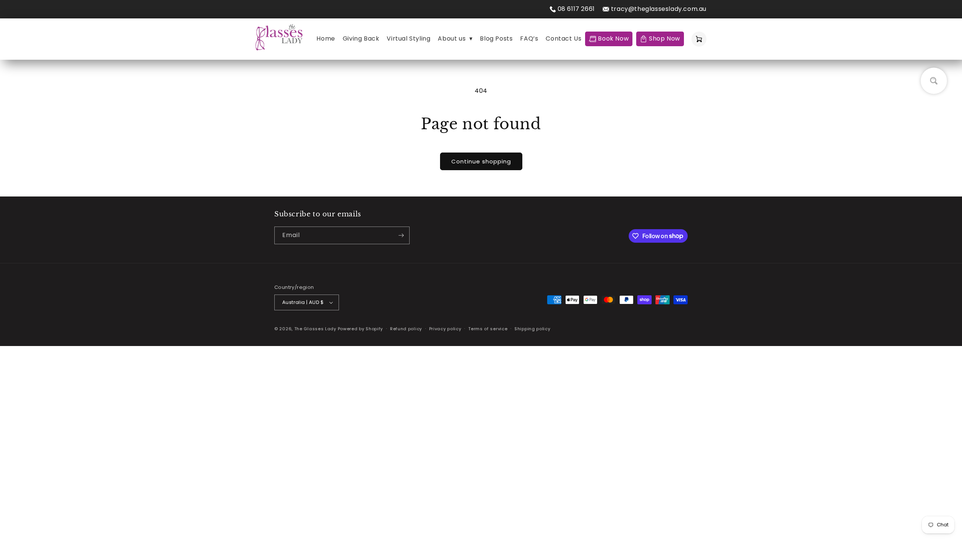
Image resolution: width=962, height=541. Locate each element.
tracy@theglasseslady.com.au (658, 9)
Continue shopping (481, 161)
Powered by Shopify (360, 329)
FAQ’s (529, 38)
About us (455, 38)
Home (325, 38)
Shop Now (664, 38)
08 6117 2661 (576, 9)
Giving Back (361, 38)
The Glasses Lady (316, 329)
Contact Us (563, 38)
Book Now (613, 38)
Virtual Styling (408, 38)
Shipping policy (532, 329)
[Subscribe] (401, 235)
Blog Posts (496, 38)
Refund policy (406, 329)
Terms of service (487, 329)
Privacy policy (445, 329)
